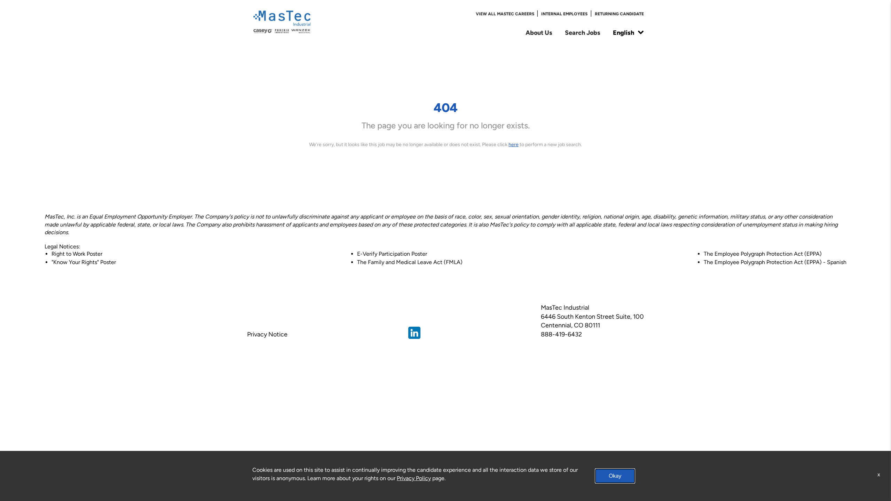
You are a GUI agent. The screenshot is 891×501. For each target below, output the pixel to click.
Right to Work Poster (77, 253)
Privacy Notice (267, 334)
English (623, 32)
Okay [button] (615, 475)
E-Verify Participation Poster (392, 253)
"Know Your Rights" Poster (84, 262)
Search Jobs (582, 32)
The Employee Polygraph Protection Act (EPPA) (763, 253)
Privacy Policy (414, 478)
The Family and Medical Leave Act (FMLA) (410, 262)
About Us (539, 32)
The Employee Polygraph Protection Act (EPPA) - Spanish (775, 262)
